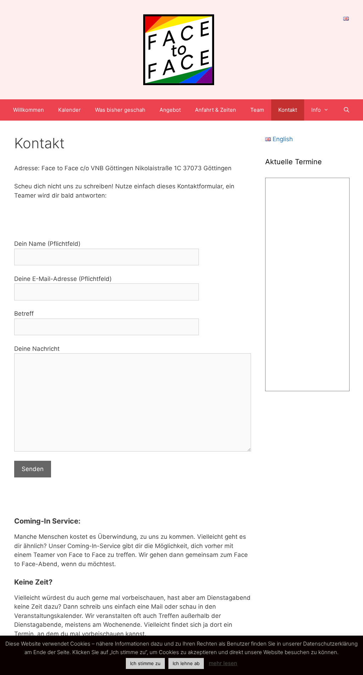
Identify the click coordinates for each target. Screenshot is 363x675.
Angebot (170, 109)
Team (257, 109)
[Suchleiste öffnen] (346, 110)
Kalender (69, 109)
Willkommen (28, 109)
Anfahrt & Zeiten (215, 109)
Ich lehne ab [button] (186, 663)
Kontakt (287, 109)
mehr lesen (223, 663)
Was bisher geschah (120, 109)
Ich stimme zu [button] (145, 663)
